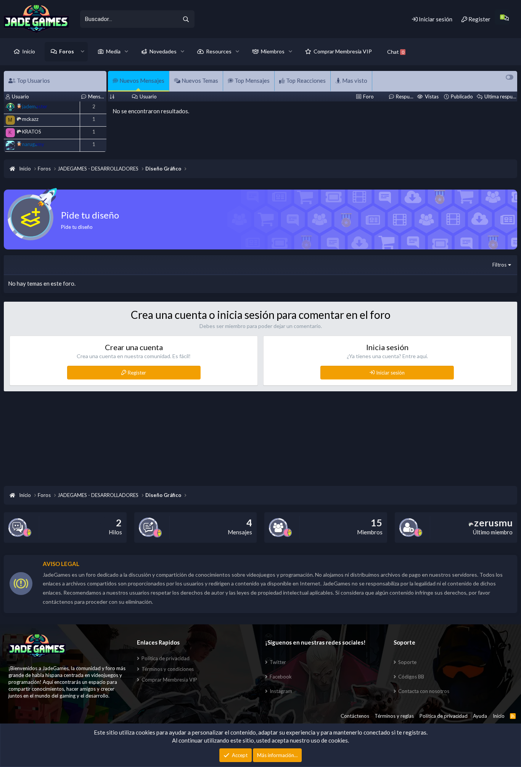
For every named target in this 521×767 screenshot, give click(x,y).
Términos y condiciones (168, 669)
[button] (82, 51)
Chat (395, 51)
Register (137, 373)
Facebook (281, 677)
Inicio (28, 51)
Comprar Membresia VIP (169, 680)
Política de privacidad (166, 658)
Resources (219, 51)
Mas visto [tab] (354, 80)
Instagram (281, 691)
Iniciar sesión (390, 373)
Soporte (407, 662)
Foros (66, 51)
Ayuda (480, 716)
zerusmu (493, 522)
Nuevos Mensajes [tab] (141, 80)
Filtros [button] (499, 265)
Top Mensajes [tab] (251, 80)
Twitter (278, 662)
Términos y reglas (394, 716)
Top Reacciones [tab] (305, 80)
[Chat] (505, 18)
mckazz (30, 119)
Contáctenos (355, 716)
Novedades (163, 51)
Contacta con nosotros (423, 691)
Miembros (273, 51)
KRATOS (31, 132)
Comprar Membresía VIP (343, 51)
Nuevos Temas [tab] (199, 80)
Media (113, 51)
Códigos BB (411, 677)
